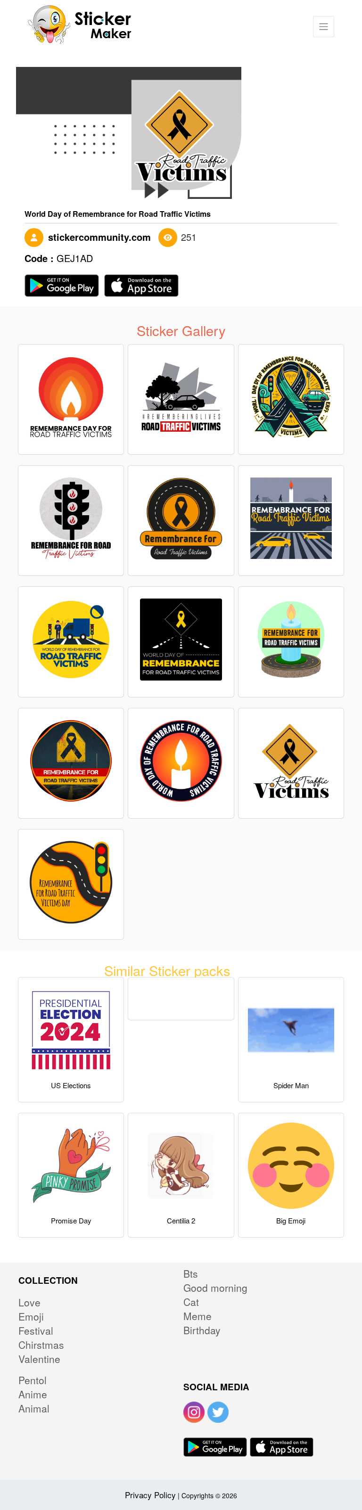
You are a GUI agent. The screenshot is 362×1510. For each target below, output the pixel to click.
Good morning (215, 1287)
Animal (33, 1408)
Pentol (32, 1380)
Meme (197, 1316)
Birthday (202, 1330)
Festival (35, 1330)
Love (29, 1302)
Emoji (31, 1316)
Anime (32, 1394)
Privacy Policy (150, 1495)
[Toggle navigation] (323, 26)
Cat (191, 1302)
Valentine (39, 1359)
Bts (190, 1273)
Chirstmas (41, 1345)
